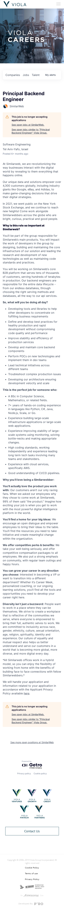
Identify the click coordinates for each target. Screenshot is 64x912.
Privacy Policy (32, 879)
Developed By (25, 904)
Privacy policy (24, 773)
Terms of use (31, 873)
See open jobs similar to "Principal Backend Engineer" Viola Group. (31, 131)
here (26, 693)
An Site (32, 895)
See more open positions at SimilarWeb (32, 742)
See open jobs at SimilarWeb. (28, 124)
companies (12, 75)
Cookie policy (40, 773)
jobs (26, 75)
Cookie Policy (32, 868)
